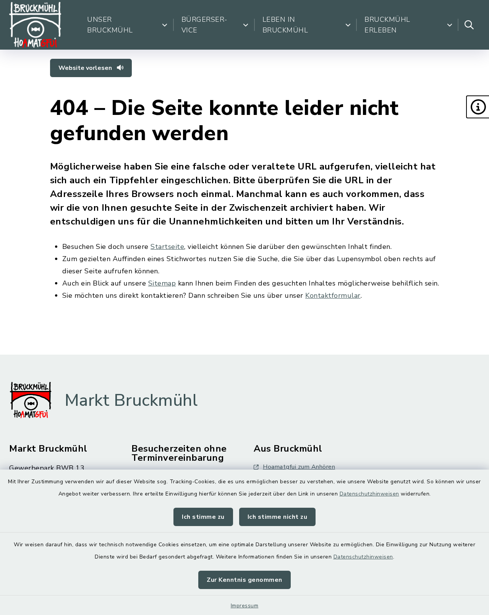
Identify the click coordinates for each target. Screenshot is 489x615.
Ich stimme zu (203, 517)
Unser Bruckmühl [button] (110, 25)
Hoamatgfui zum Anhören (299, 467)
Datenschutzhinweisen (369, 493)
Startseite (167, 246)
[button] (477, 106)
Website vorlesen (85, 68)
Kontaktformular (333, 295)
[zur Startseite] (35, 25)
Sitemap (162, 283)
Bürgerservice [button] (204, 25)
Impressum (245, 605)
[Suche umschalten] (469, 25)
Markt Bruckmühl (131, 400)
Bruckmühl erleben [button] (387, 25)
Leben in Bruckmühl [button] (285, 25)
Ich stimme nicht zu (278, 517)
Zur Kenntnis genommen (244, 580)
